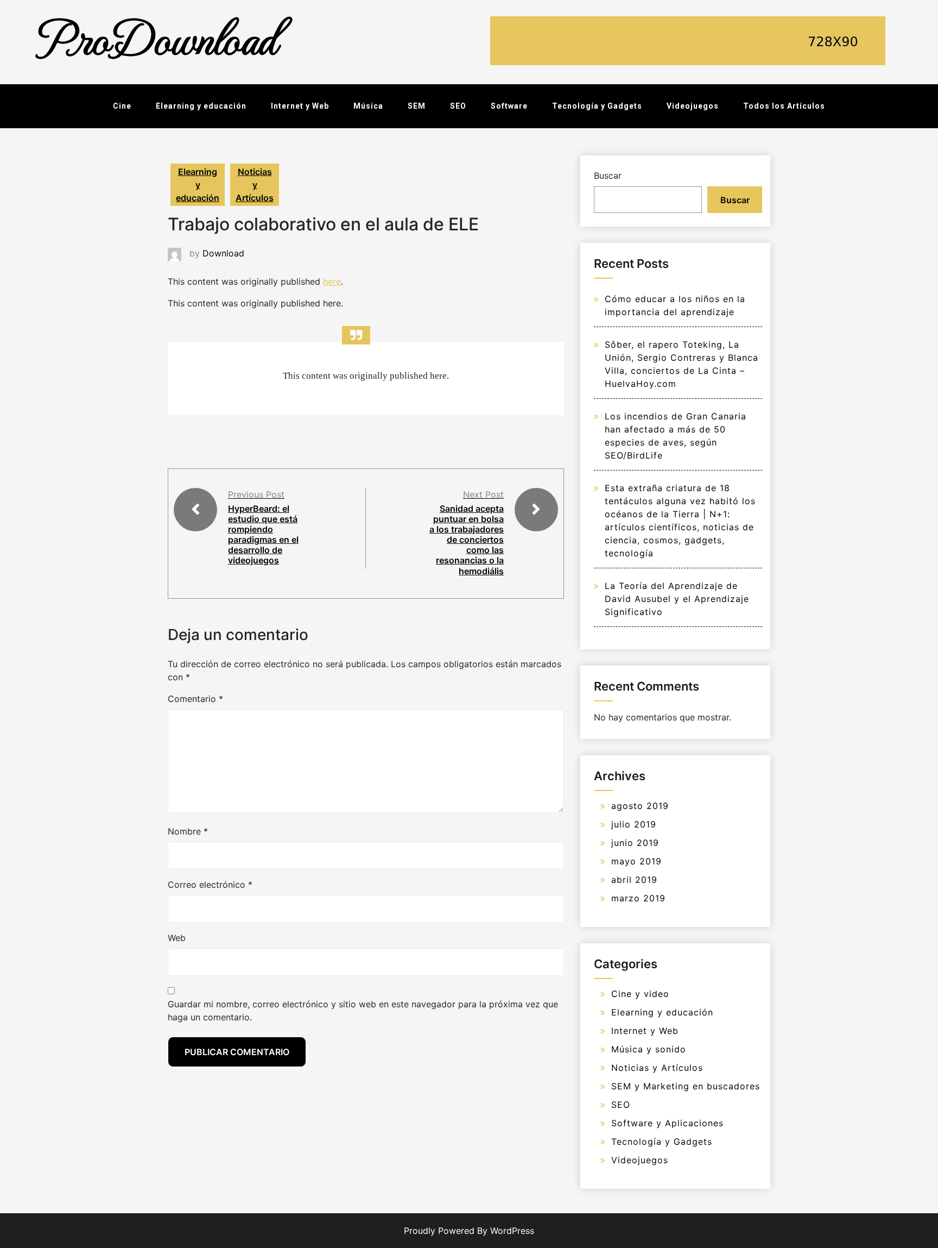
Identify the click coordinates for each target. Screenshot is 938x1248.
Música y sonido (648, 1049)
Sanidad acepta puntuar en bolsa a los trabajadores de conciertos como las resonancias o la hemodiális (466, 539)
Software (509, 106)
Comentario (195, 698)
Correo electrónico (210, 884)
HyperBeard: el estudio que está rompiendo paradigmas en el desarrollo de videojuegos (263, 534)
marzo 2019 (638, 898)
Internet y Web (300, 106)
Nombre (188, 831)
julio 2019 (633, 824)
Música (368, 106)
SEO (458, 106)
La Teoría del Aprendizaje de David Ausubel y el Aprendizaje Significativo (677, 598)
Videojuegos (693, 106)
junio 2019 (635, 842)
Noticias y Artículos (255, 184)
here (332, 281)
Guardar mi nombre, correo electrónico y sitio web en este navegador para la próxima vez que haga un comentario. (363, 1011)
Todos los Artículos (784, 106)
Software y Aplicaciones (667, 1123)
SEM (417, 106)
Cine (122, 106)
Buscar (608, 175)
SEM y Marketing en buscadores (685, 1086)
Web (177, 937)
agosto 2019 (640, 805)
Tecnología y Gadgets (597, 106)
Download (223, 253)
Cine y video (640, 993)
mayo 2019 (636, 861)
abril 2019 (634, 879)
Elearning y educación (201, 106)
